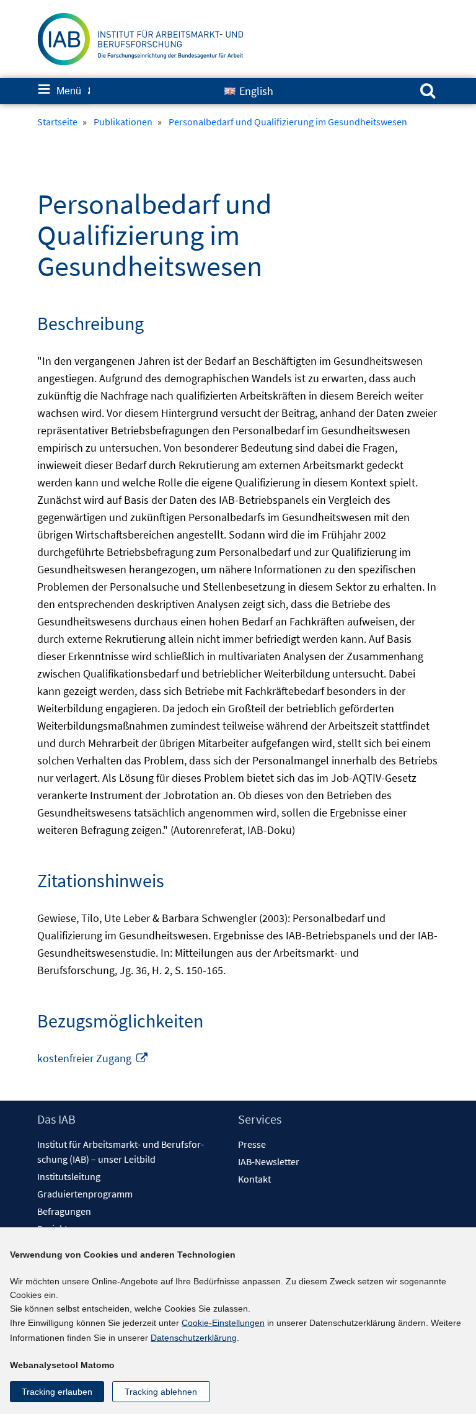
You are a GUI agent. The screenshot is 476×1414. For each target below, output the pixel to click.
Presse (252, 1144)
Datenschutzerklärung (194, 1338)
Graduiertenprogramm (85, 1194)
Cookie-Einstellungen (223, 1323)
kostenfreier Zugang (93, 1058)
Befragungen (64, 1211)
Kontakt (254, 1179)
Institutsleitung (68, 1176)
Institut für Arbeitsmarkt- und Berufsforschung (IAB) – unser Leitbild (120, 1151)
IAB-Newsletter (268, 1161)
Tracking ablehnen (161, 1392)
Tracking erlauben (57, 1392)
